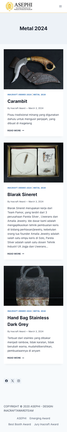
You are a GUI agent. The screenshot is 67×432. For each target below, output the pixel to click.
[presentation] (33, 69)
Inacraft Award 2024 (19, 94)
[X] (12, 381)
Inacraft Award (18, 108)
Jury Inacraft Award (46, 424)
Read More (15, 130)
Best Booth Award (19, 424)
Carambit (17, 101)
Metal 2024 (39, 94)
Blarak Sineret (22, 194)
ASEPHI (21, 418)
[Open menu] (60, 6)
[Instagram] (18, 381)
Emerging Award (40, 418)
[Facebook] (6, 381)
